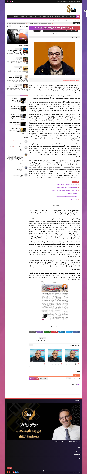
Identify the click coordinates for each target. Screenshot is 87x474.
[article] (42, 339)
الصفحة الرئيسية (66, 30)
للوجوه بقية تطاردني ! (40, 365)
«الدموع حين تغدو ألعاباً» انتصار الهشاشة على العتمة (31, 23)
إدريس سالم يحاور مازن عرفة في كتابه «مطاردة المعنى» (66, 196)
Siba (67, 472)
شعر (67, 16)
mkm (22, 174)
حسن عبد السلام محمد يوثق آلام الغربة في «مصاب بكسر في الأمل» (64, 190)
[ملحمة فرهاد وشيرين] (25, 59)
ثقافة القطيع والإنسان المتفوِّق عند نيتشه (14, 78)
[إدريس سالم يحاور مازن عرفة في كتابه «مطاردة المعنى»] (23, 130)
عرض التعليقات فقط (43, 378)
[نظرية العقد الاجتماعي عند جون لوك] (25, 86)
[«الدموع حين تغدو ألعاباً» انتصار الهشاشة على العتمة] (23, 108)
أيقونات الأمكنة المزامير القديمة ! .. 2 (72, 365)
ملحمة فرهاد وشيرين (17, 60)
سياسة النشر (65, 1)
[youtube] (14, 472)
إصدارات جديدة (72, 16)
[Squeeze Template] (79, 472)
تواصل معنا (60, 1)
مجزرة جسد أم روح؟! (73, 199)
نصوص (63, 16)
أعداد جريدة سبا (44, 20)
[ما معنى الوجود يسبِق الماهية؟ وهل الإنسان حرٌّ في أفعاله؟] (25, 50)
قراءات (44, 16)
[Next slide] (30, 345)
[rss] (7, 472)
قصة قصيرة (57, 16)
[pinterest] (10, 472)
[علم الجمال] (25, 68)
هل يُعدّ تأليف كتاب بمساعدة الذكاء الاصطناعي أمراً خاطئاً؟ (55, 23)
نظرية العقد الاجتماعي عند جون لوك (14, 87)
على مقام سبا (65, 20)
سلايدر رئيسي (53, 30)
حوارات (30, 16)
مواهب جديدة (76, 20)
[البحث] (7, 1)
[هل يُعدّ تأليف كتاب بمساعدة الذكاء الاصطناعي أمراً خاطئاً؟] (23, 100)
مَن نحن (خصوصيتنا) (72, 1)
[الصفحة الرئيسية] (78, 16)
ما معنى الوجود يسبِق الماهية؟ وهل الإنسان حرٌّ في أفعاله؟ (15, 51)
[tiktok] (12, 472)
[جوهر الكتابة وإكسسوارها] (23, 124)
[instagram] (10, 1)
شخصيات (22, 16)
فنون (26, 16)
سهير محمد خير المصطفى (19, 166)
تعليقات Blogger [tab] (76, 375)
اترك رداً (21, 143)
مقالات (35, 16)
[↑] (43, 471)
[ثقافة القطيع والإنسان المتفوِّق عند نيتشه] (25, 77)
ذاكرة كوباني (16, 16)
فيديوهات (58, 20)
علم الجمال (20, 69)
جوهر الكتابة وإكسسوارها (72, 193)
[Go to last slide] (32, 345)
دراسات (39, 16)
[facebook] (12, 1)
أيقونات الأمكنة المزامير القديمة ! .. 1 (55, 365)
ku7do (22, 154)
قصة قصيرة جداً (50, 16)
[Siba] (71, 9)
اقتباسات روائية (52, 20)
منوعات (70, 20)
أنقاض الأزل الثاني (21, 41)
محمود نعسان (21, 146)
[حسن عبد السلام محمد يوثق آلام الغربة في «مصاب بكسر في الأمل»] (23, 116)
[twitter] (16, 472)
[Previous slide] (10, 26)
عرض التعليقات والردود (33, 378)
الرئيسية (78, 1)
